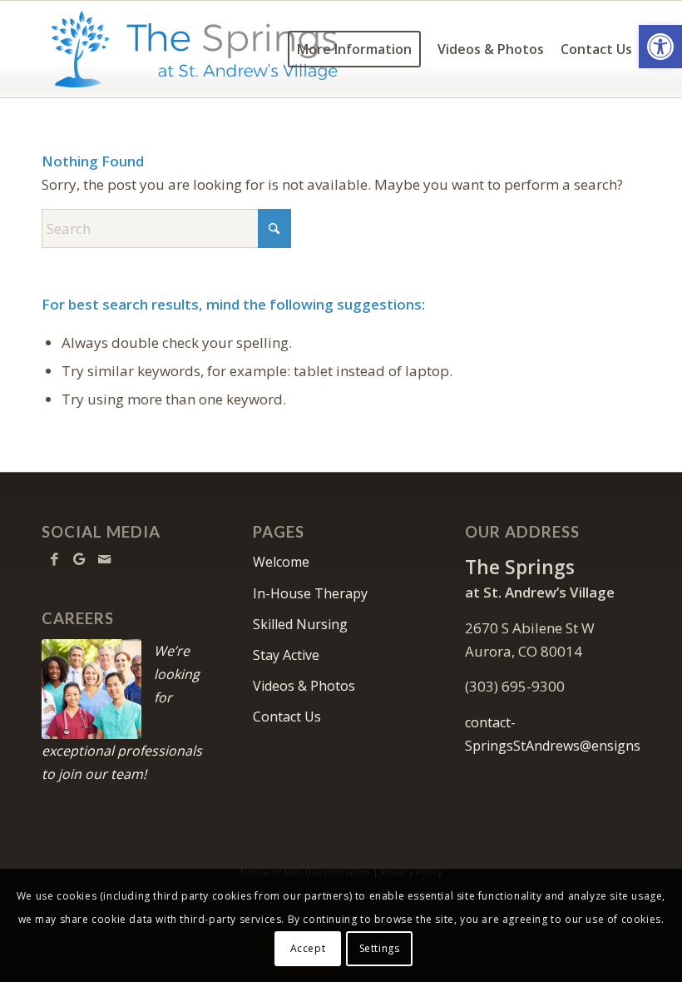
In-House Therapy (310, 593)
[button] (660, 46)
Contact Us (287, 716)
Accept (308, 948)
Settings (379, 948)
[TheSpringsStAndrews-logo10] (194, 49)
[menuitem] (354, 49)
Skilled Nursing (300, 624)
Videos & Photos (304, 686)
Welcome (281, 562)
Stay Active (286, 655)
